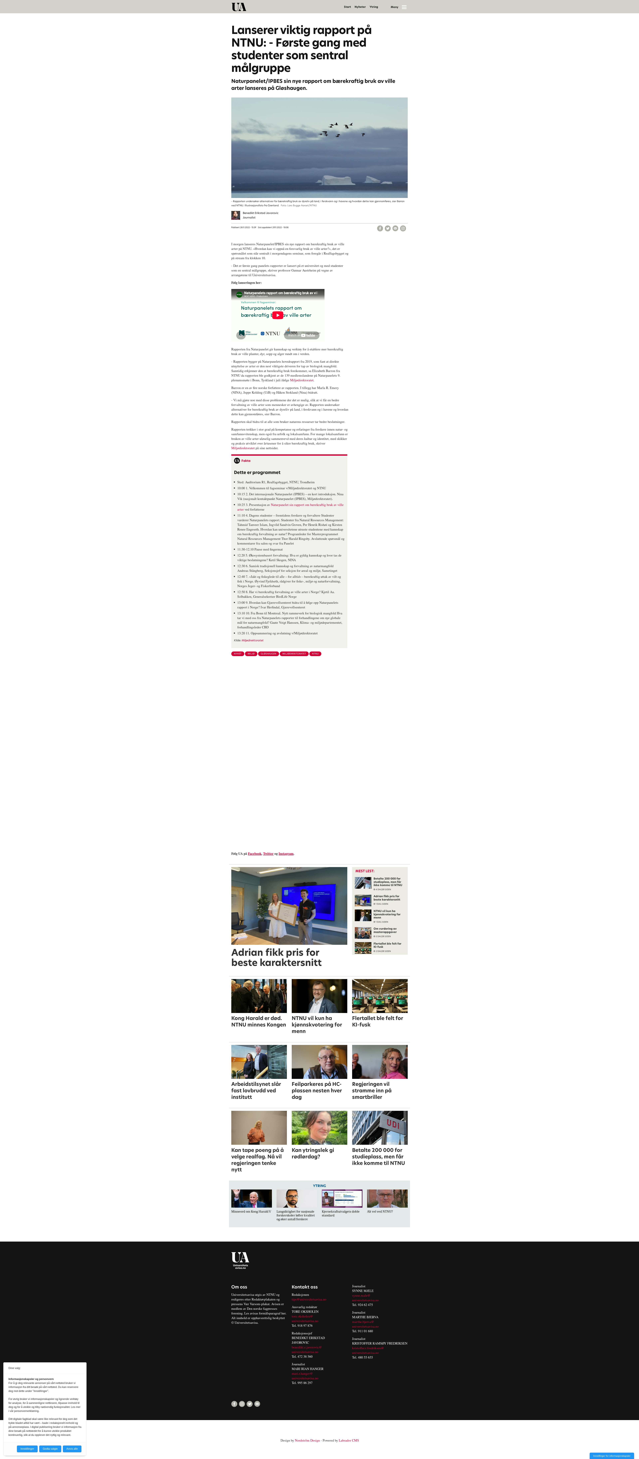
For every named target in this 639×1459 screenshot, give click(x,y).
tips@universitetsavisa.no (309, 1299)
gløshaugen (268, 653)
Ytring (374, 7)
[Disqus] (319, 713)
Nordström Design (307, 1440)
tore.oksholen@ (302, 1316)
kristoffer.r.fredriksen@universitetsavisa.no (368, 1350)
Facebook (254, 853)
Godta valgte (50, 1448)
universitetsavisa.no (305, 1321)
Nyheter (360, 7)
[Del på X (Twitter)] (388, 228)
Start (347, 7)
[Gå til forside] (239, 7)
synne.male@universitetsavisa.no (365, 1297)
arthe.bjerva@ (364, 1321)
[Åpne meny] (404, 6)
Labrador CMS (349, 1440)
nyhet (238, 653)
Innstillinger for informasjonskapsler (612, 1456)
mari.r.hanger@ (302, 1373)
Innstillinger (27, 1448)
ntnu (315, 653)
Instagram (286, 853)
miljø (251, 653)
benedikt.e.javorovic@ (307, 1347)
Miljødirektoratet (302, 380)
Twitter (268, 853)
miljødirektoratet (294, 653)
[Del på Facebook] (380, 228)
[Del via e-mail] (395, 228)
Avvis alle (72, 1448)
